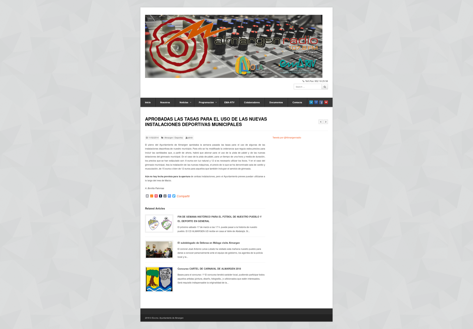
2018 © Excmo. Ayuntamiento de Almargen (164, 317)
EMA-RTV (229, 102)
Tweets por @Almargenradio (287, 137)
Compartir (183, 196)
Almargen (168, 137)
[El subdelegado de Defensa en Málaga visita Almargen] (159, 250)
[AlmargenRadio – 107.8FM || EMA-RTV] (233, 46)
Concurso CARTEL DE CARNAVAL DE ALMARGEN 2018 (209, 268)
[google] (316, 102)
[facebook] (321, 102)
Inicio (148, 102)
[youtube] (326, 102)
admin (190, 137)
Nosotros (165, 102)
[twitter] (311, 102)
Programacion (206, 102)
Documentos (276, 102)
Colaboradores (252, 102)
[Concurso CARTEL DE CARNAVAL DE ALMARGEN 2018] (159, 279)
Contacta (297, 102)
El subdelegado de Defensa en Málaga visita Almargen (209, 242)
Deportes (179, 137)
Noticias (184, 102)
